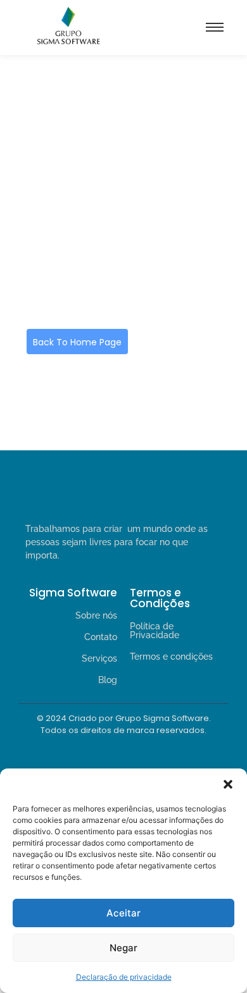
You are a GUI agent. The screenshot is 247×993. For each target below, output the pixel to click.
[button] (228, 784)
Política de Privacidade (154, 630)
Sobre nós (96, 615)
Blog (107, 680)
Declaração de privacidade (124, 977)
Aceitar (123, 913)
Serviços (99, 658)
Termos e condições (171, 656)
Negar (123, 948)
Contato (100, 637)
